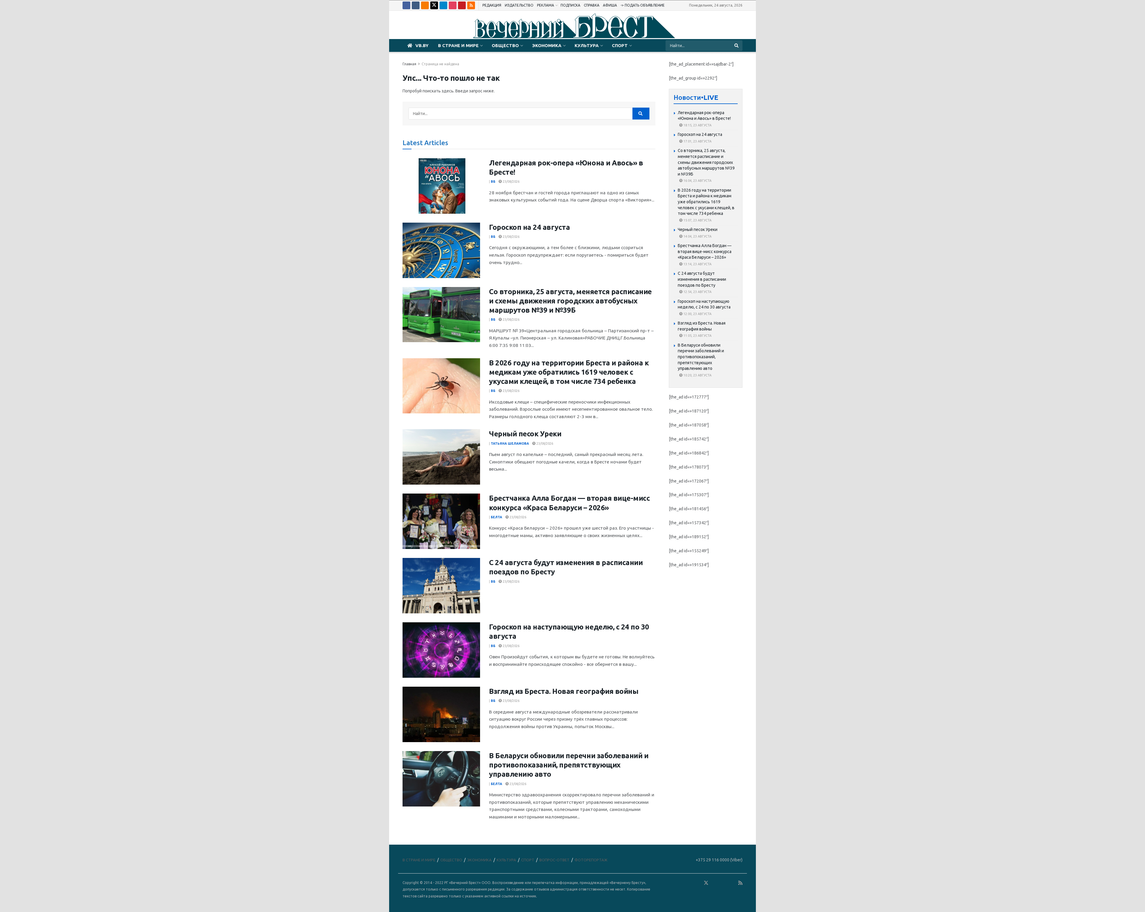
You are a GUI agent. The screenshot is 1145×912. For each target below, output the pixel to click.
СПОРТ (620, 45)
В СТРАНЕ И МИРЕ (458, 45)
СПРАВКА (591, 5)
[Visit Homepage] (572, 25)
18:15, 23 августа (697, 125)
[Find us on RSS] (471, 5)
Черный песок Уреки (525, 434)
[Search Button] (736, 45)
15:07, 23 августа (697, 220)
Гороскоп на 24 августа (529, 227)
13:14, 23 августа (697, 264)
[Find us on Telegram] (443, 5)
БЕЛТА (496, 517)
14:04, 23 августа (697, 236)
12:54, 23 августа (697, 292)
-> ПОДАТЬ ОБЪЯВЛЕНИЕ (643, 5)
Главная (409, 64)
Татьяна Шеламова (510, 443)
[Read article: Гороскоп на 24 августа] (441, 250)
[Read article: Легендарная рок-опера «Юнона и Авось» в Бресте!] (441, 186)
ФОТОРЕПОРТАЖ (591, 860)
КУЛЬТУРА (587, 45)
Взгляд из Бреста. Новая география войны (563, 691)
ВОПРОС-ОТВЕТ (554, 860)
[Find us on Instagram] (453, 5)
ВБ (493, 181)
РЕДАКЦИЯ (491, 5)
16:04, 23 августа (697, 180)
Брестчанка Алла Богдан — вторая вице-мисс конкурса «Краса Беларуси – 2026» (704, 251)
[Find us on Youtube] (462, 5)
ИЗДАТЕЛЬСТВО (519, 5)
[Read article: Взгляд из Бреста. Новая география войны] (441, 714)
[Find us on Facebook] (406, 5)
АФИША (610, 5)
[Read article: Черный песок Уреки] (441, 457)
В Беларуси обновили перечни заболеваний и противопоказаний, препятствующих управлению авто (568, 765)
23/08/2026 (510, 181)
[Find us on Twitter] (434, 5)
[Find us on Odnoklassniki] (425, 5)
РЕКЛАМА (545, 5)
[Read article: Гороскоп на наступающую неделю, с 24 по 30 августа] (441, 650)
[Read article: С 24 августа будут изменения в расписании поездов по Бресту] (441, 585)
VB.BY (421, 45)
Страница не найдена (440, 64)
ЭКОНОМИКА (546, 45)
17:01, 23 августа (697, 141)
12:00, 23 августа (697, 314)
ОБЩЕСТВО (505, 45)
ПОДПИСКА (570, 5)
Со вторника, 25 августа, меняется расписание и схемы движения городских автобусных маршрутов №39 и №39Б (570, 301)
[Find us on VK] (416, 5)
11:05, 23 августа (697, 335)
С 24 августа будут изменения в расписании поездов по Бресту (702, 279)
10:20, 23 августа (697, 375)
